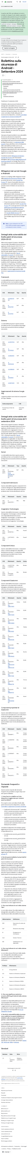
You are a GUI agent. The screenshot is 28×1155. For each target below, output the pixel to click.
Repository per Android (6, 1090)
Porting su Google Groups (7, 1123)
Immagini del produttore (7, 1100)
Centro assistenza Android (7, 1129)
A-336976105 (11, 383)
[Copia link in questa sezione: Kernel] (7, 452)
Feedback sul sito (16, 1148)
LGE (2, 1042)
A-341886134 (11, 369)
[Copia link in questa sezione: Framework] (10, 277)
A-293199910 (11, 342)
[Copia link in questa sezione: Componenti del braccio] (19, 483)
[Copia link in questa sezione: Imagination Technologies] (20, 509)
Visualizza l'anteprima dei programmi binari (11, 1097)
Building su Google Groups (7, 1120)
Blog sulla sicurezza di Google (8, 1115)
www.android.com (5, 1134)
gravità (11, 255)
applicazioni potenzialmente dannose (14, 207)
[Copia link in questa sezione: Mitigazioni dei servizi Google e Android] (11, 173)
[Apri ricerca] (17, 2)
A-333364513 (11, 355)
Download (3, 1095)
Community (17, 1146)
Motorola (6, 1042)
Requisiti (3, 1093)
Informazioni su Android (7, 1146)
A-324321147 (11, 298)
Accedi (24, 1)
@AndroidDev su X (5, 1111)
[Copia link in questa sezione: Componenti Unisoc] (16, 546)
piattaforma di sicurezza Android (12, 178)
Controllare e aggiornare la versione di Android (13, 806)
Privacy (9, 1148)
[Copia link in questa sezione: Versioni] (9, 1049)
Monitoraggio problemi (6, 1141)
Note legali (24, 1146)
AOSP (2, 54)
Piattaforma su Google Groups (8, 1118)
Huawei (24, 1040)
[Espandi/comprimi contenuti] (12, 80)
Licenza (4, 1148)
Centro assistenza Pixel (6, 1131)
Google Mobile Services (12, 213)
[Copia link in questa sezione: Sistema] (8, 321)
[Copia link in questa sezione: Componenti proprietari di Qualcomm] (10, 710)
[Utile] (16, 57)
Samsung (16, 1042)
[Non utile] (18, 57)
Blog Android (4, 1113)
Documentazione (7, 6)
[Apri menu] (2, 2)
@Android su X (4, 1108)
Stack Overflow (5, 1138)
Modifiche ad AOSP (17, 31)
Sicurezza (14, 54)
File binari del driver (5, 1102)
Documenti (8, 54)
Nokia (11, 1042)
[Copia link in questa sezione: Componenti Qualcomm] (19, 581)
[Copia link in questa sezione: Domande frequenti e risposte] (9, 787)
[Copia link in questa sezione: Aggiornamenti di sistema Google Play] (5, 393)
